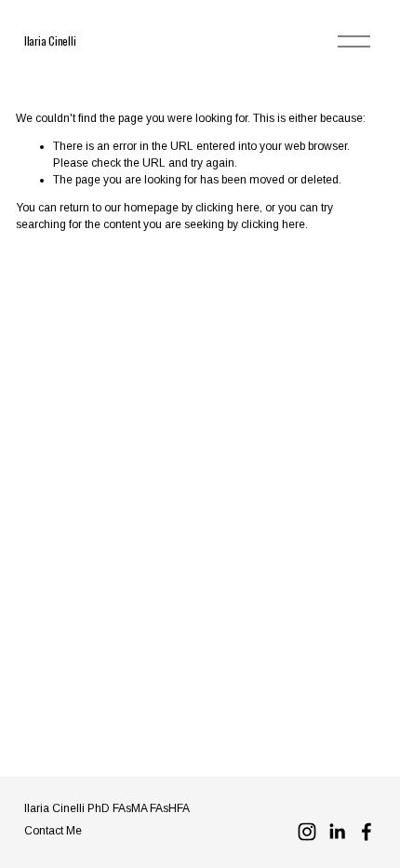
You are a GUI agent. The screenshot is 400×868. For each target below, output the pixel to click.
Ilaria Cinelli (50, 40)
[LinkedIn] (336, 831)
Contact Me (53, 830)
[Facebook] (366, 831)
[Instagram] (307, 831)
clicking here (227, 207)
